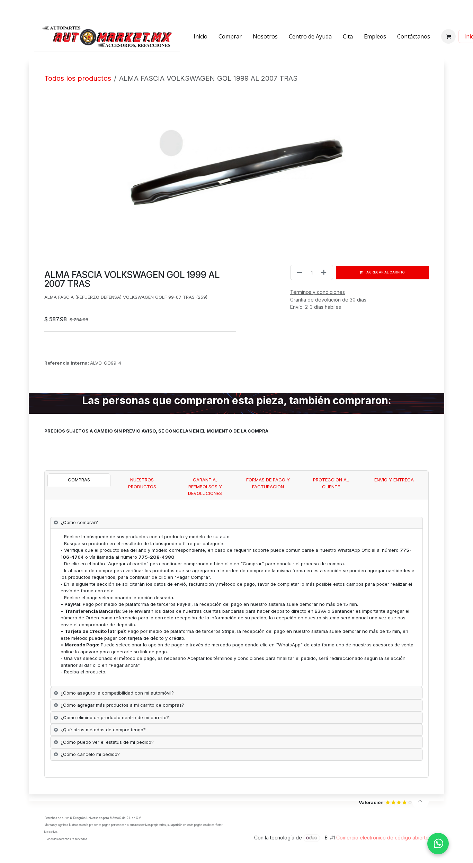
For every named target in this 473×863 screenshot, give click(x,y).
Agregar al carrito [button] (385, 272)
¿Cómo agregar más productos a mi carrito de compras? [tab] (122, 705)
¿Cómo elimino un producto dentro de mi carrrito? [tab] (115, 717)
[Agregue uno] (325, 272)
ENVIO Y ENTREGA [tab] (394, 479)
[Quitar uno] (298, 272)
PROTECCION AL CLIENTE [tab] (331, 483)
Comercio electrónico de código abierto (382, 837)
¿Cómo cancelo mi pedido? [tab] (90, 754)
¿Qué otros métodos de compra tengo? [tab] (103, 729)
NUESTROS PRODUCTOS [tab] (142, 483)
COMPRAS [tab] (79, 479)
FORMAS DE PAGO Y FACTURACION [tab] (268, 483)
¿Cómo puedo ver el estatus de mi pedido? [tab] (107, 742)
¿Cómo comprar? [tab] (79, 522)
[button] (420, 801)
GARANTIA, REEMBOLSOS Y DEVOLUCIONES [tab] (205, 486)
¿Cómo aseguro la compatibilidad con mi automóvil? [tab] (117, 693)
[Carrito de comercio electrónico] (448, 36)
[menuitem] (200, 36)
